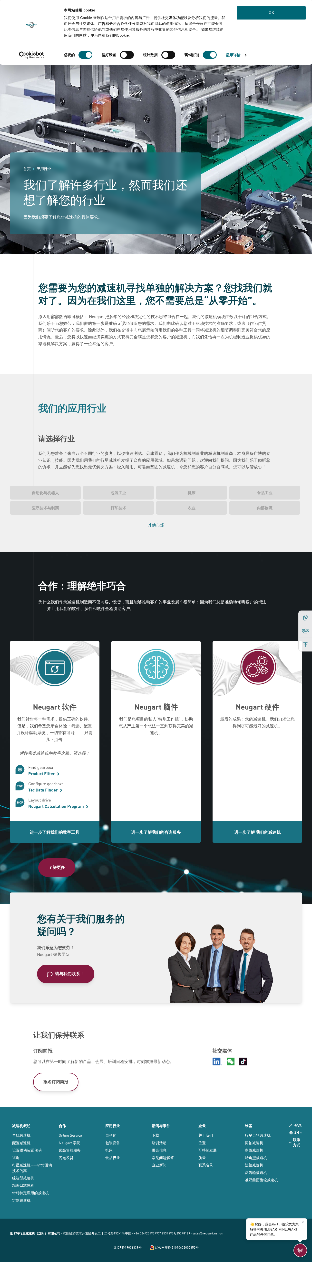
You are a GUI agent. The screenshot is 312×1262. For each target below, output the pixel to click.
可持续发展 (207, 1149)
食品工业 (265, 492)
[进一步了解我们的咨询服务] (156, 669)
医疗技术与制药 (45, 507)
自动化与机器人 (45, 492)
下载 (155, 1135)
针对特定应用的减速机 (30, 1192)
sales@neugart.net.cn (208, 1233)
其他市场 (156, 525)
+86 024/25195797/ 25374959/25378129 (162, 1233)
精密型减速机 (23, 1185)
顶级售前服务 (70, 1149)
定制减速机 (21, 1200)
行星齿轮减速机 (258, 1135)
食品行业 (112, 1157)
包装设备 (112, 1142)
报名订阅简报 (55, 1081)
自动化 (110, 1135)
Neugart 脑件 (156, 706)
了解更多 (57, 867)
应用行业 (112, 1125)
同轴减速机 (254, 1142)
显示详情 (233, 55)
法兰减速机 (254, 1164)
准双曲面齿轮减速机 (261, 1179)
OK (271, 13)
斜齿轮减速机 (256, 1172)
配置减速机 (21, 1142)
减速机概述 (21, 1125)
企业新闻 (159, 1164)
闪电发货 (66, 1157)
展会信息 (159, 1149)
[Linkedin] (217, 1061)
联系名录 (205, 1164)
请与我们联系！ (69, 973)
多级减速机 (254, 1149)
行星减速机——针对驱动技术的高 (32, 1167)
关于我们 (205, 1135)
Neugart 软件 (55, 706)
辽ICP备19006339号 (128, 1247)
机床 (191, 492)
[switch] (127, 55)
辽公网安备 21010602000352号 (176, 1247)
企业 (202, 1125)
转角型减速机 (256, 1157)
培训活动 (159, 1142)
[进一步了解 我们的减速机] (257, 669)
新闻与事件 (161, 1125)
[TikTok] (243, 1061)
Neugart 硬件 (257, 706)
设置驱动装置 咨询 (27, 1149)
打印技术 (118, 507)
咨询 (16, 1157)
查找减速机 (21, 1135)
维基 (248, 1125)
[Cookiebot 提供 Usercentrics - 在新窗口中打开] (31, 55)
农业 (191, 507)
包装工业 (118, 492)
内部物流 (265, 507)
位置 (202, 1142)
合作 (62, 1125)
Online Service (70, 1135)
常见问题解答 (163, 1157)
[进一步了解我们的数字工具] (54, 669)
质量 (202, 1157)
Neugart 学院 (69, 1142)
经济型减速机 (23, 1177)
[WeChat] (230, 1061)
